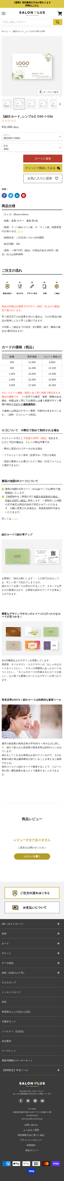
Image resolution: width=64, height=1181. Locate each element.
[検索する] (57, 22)
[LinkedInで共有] (17, 195)
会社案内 (6, 1041)
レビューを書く (32, 856)
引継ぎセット (9, 1021)
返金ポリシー (32, 1150)
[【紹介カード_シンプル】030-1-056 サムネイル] (7, 103)
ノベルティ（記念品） (14, 1031)
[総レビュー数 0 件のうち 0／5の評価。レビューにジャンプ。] (10, 120)
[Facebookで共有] (4, 195)
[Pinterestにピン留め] (23, 195)
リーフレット (9, 1050)
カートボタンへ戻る (32, 1160)
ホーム (5, 31)
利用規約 (31, 1145)
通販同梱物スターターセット (17, 1060)
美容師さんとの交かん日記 (16, 1011)
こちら (19, 231)
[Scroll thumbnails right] (59, 104)
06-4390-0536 (32, 1115)
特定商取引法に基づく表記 (31, 1135)
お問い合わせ (31, 1125)
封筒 (4, 1001)
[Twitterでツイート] (10, 195)
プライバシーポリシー (31, 1140)
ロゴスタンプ (9, 982)
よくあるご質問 (31, 1130)
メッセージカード (11, 992)
